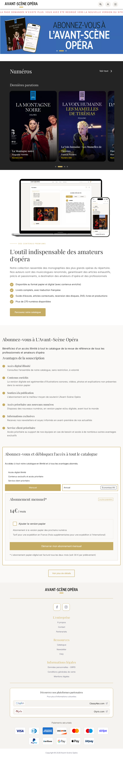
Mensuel (33, 487)
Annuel (89, 487)
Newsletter (61, 649)
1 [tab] (57, 51)
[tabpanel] (61, 35)
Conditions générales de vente (61, 672)
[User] (108, 4)
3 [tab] (66, 51)
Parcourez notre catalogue (28, 312)
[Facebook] (57, 607)
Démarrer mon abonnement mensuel (61, 546)
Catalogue (61, 645)
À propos (61, 622)
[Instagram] (66, 607)
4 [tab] (67, 167)
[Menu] (115, 4)
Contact (61, 627)
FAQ (61, 654)
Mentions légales (61, 676)
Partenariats (61, 631)
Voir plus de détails (61, 573)
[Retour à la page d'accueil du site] (21, 4)
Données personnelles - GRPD (61, 667)
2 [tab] (61, 51)
